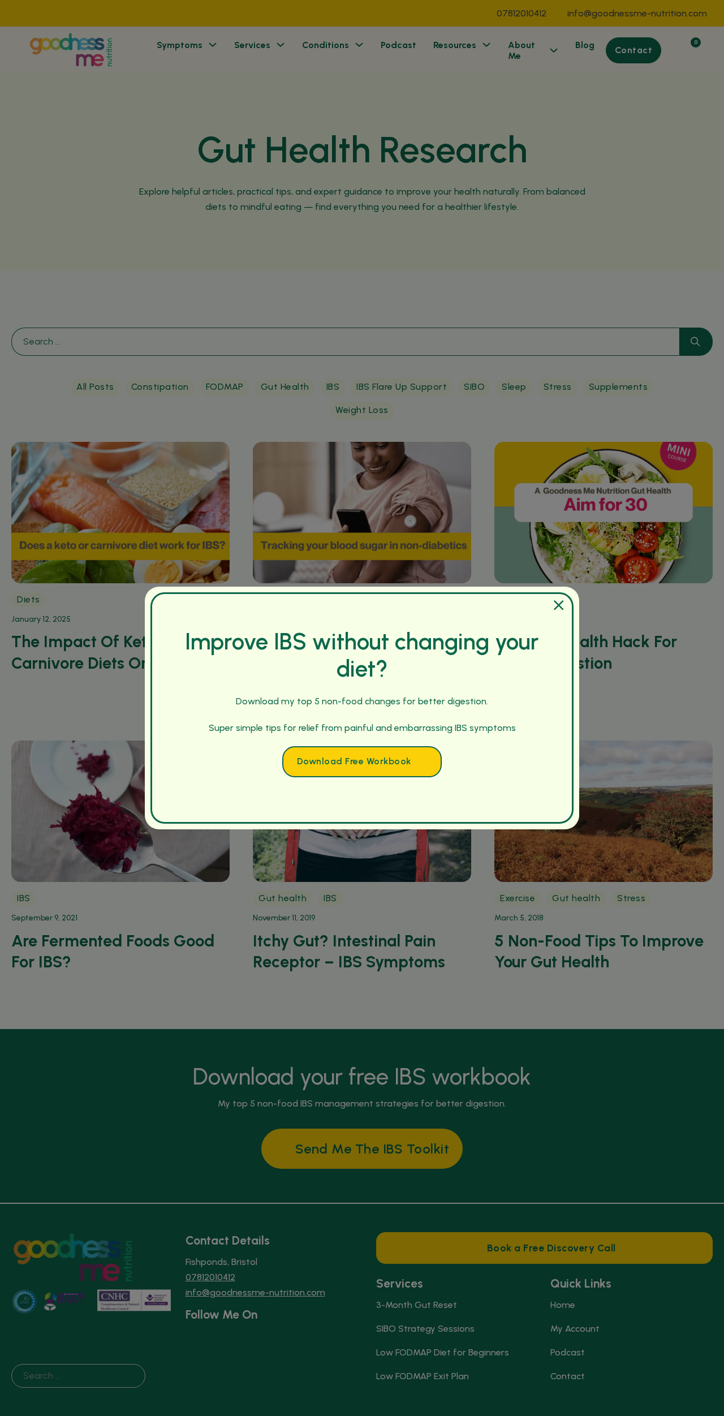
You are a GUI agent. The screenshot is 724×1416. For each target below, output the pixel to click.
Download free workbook (354, 761)
